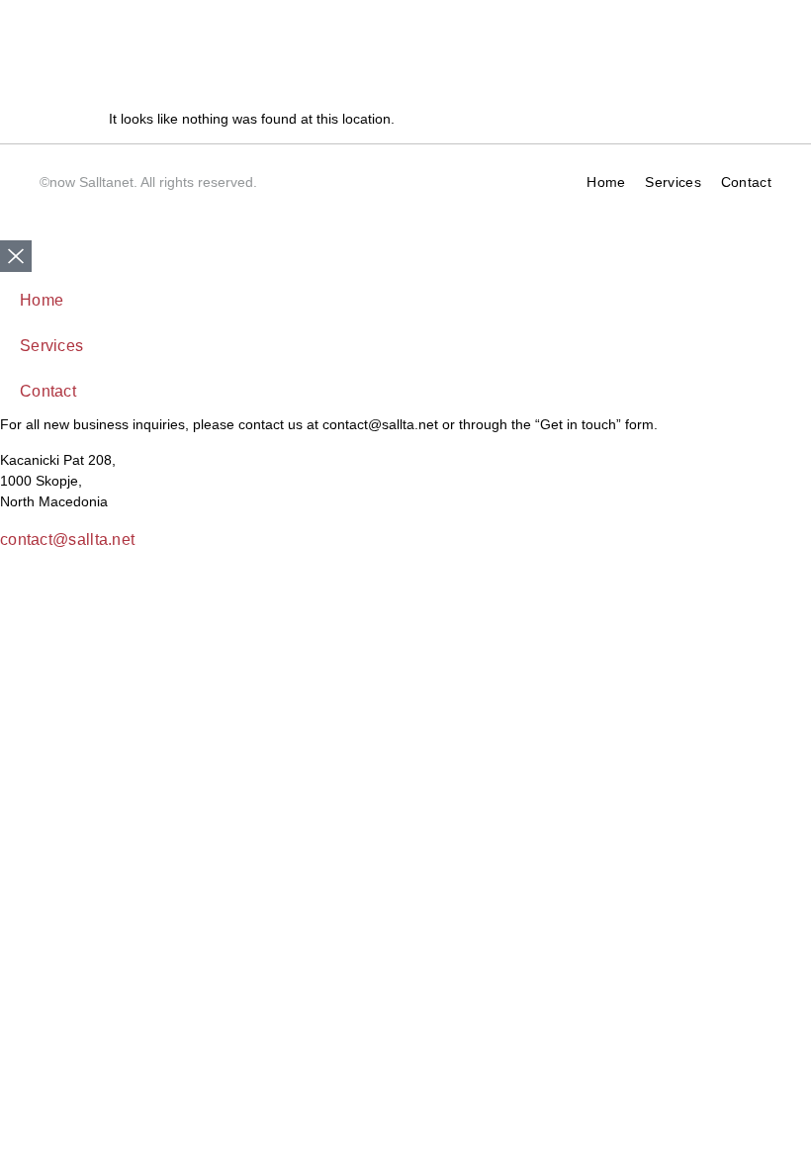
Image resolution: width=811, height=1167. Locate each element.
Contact (746, 182)
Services (672, 182)
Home (605, 182)
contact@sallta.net (67, 539)
